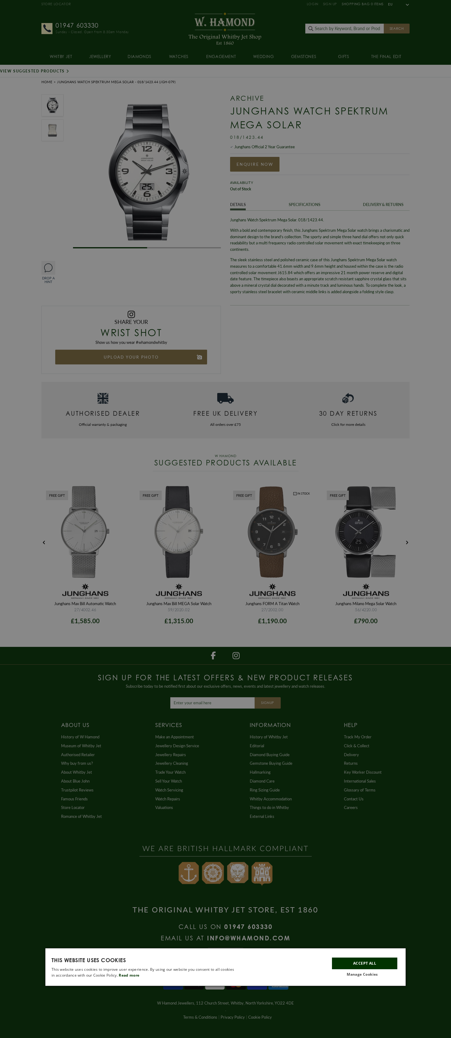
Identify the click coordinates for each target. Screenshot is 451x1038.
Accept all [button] (364, 963)
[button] (364, 974)
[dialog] (225, 967)
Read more (129, 975)
